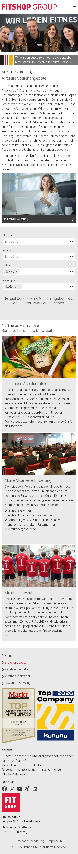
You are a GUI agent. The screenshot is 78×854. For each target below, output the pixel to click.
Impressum (55, 841)
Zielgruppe (9, 280)
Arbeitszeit (9, 250)
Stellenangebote (15, 662)
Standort (8, 235)
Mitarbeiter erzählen (18, 676)
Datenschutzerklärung (30, 841)
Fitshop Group (32, 847)
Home (8, 655)
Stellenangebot (42, 756)
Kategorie (8, 265)
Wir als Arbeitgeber (17, 669)
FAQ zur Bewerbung (17, 683)
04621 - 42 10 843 (18, 770)
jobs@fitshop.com (18, 774)
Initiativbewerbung (16, 219)
